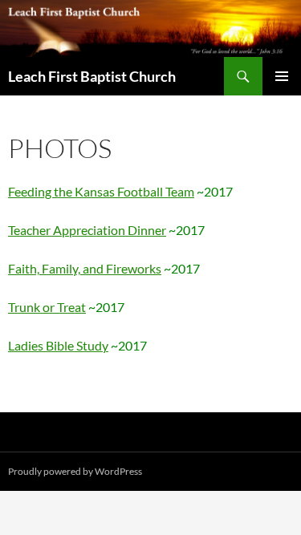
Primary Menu (281, 76)
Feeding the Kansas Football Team (101, 191)
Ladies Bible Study (58, 345)
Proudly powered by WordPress (75, 471)
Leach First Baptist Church (92, 76)
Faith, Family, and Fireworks (84, 268)
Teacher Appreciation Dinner (87, 229)
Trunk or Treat (47, 306)
